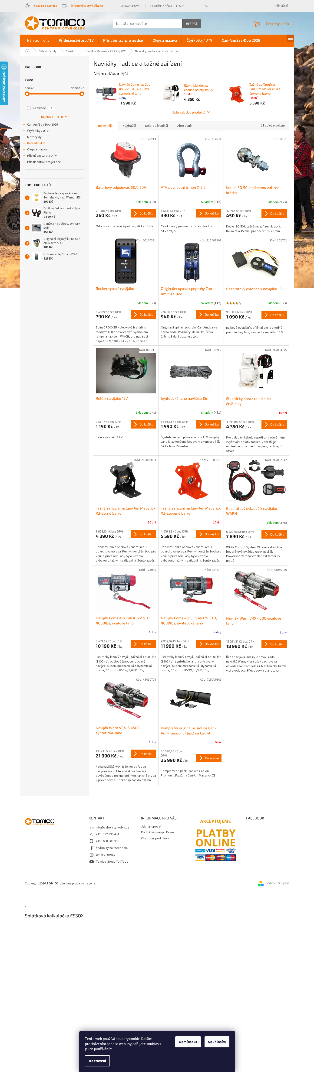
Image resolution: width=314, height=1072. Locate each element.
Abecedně (184, 125)
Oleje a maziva (37, 149)
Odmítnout (188, 1041)
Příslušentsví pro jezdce (44, 162)
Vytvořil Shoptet (278, 883)
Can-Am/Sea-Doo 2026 (42, 124)
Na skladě (42, 108)
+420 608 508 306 (107, 841)
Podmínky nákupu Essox (167, 6)
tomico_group (106, 854)
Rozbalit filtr (52, 117)
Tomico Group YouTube (112, 861)
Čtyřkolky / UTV (38, 131)
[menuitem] (38, 40)
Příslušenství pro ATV (42, 155)
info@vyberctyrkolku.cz (112, 827)
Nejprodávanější (156, 125)
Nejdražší (129, 125)
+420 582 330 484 (107, 834)
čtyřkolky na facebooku (112, 848)
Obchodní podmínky (155, 838)
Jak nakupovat (130, 6)
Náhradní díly (36, 143)
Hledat (191, 24)
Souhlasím (217, 1041)
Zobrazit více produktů (188, 112)
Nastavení (97, 1060)
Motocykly (34, 137)
